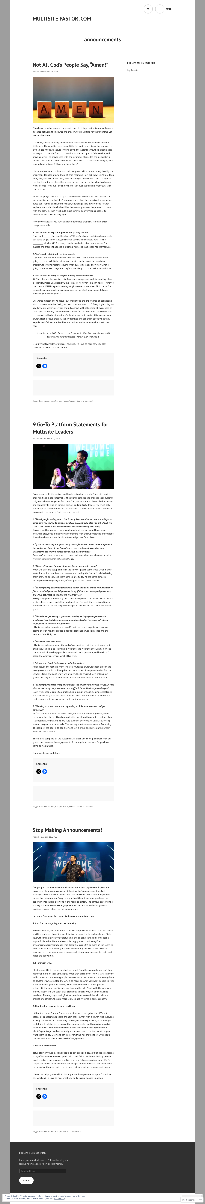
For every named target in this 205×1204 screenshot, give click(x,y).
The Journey (71, 724)
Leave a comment (85, 401)
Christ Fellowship (101, 720)
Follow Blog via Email (32, 1152)
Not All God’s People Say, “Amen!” (70, 64)
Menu (169, 8)
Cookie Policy (59, 1199)
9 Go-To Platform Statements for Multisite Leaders (70, 428)
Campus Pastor (61, 401)
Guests (72, 401)
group (82, 727)
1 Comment (75, 1131)
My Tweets (132, 70)
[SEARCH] (148, 8)
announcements (47, 401)
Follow (26, 1180)
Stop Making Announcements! (67, 829)
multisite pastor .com (62, 18)
